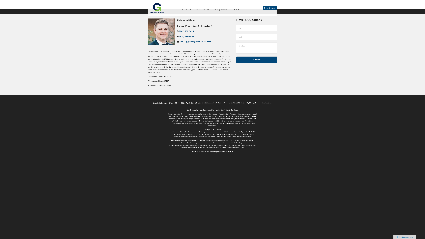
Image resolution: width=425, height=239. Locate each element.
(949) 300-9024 (186, 31)
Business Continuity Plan (225, 151)
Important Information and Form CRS (204, 151)
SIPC (254, 132)
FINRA (251, 132)
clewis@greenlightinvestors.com (195, 42)
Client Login (270, 8)
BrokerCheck (233, 110)
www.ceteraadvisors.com (235, 147)
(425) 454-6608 (186, 37)
